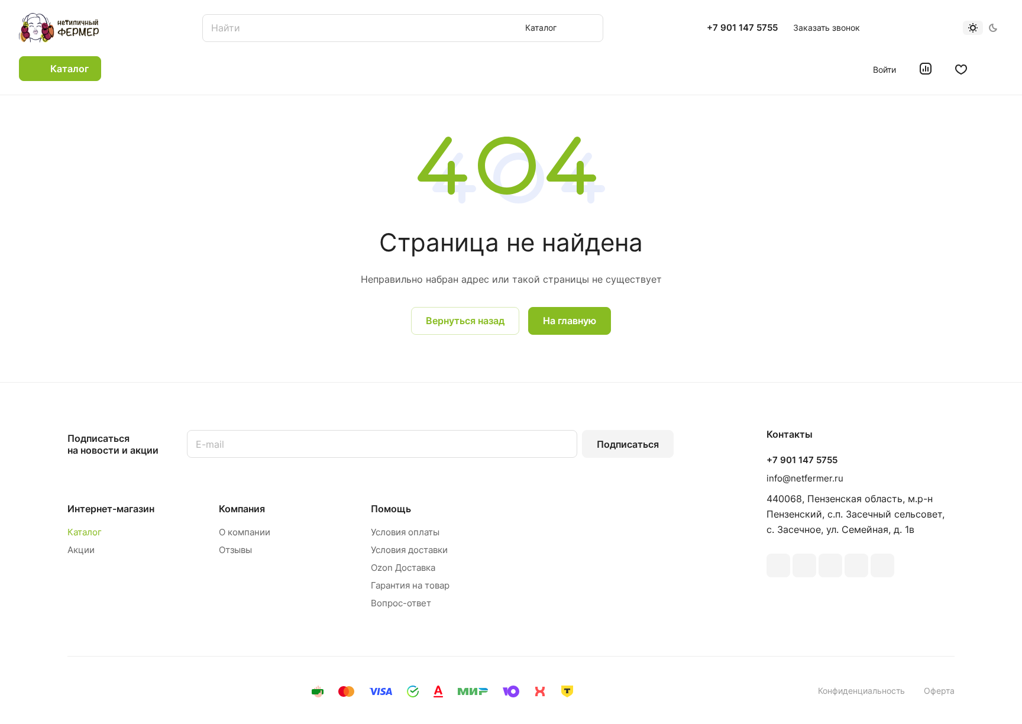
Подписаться (628, 444)
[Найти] (588, 28)
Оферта (939, 691)
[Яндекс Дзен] (882, 565)
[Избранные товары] (961, 69)
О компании (244, 532)
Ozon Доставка (403, 567)
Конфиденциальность (861, 691)
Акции (81, 549)
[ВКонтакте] (778, 565)
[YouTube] (856, 565)
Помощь (391, 509)
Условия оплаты (405, 532)
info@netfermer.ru (805, 478)
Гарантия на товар (410, 585)
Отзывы (235, 549)
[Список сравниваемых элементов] (926, 69)
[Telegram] (830, 565)
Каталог (84, 532)
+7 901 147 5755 (742, 27)
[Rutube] (804, 565)
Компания (242, 509)
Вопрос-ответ (401, 603)
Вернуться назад (465, 321)
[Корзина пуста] (997, 69)
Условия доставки (409, 549)
